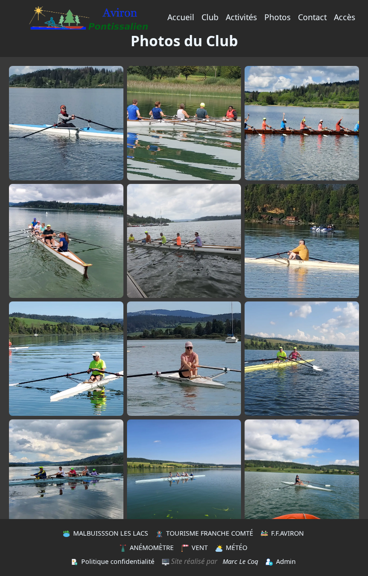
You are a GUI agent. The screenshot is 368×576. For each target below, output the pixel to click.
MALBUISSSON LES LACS (110, 533)
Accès (344, 17)
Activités (241, 17)
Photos (277, 17)
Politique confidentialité (117, 561)
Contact (312, 17)
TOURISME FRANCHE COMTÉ (209, 533)
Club (210, 17)
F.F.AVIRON (287, 533)
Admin (286, 561)
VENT (200, 547)
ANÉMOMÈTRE (152, 547)
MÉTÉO (236, 547)
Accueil (180, 17)
